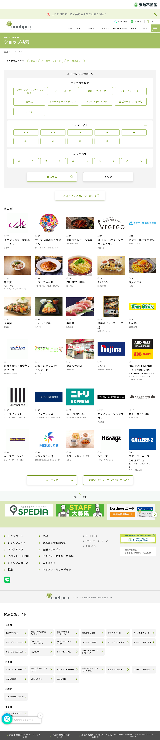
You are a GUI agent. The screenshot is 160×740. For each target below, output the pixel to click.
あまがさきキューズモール (39, 669)
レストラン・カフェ (130, 91)
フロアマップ (103, 28)
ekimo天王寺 (11, 679)
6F (80, 141)
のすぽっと (49, 562)
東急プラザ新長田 (115, 669)
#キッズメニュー (75, 60)
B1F (53, 132)
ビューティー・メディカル (63, 101)
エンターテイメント (97, 101)
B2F (26, 132)
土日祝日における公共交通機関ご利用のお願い (79, 14)
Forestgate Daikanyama (37, 642)
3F (134, 132)
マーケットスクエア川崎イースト (90, 651)
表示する (52, 177)
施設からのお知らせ (54, 542)
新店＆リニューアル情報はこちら (108, 480)
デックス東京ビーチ (141, 633)
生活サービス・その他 (130, 101)
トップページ (15, 536)
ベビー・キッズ (63, 91)
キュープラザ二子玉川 (15, 651)
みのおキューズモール (66, 669)
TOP (6, 51)
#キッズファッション (50, 60)
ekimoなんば (36, 679)
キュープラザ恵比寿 (116, 642)
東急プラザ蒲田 (88, 633)
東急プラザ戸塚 (114, 633)
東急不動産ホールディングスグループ (25, 736)
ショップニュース (18, 562)
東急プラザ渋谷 (12, 633)
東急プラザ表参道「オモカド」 (38, 632)
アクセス (143, 28)
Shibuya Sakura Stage (64, 642)
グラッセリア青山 (64, 651)
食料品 (29, 101)
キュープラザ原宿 (89, 642)
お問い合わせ (92, 546)
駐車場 (133, 28)
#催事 (32, 60)
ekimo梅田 (61, 679)
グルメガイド (89, 28)
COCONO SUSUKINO (15, 696)
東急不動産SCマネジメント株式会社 (96, 736)
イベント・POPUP (120, 28)
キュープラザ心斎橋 (141, 669)
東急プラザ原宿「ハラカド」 (63, 632)
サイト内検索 (122, 21)
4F (26, 141)
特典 (45, 536)
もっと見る (51, 480)
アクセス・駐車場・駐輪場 (58, 556)
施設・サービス (52, 549)
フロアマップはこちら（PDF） (79, 196)
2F (107, 132)
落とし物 (138, 21)
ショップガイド (73, 28)
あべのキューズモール (15, 669)
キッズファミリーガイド (57, 569)
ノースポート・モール (15, 642)
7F (107, 141)
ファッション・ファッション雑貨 (29, 91)
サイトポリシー (93, 536)
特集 (10, 569)
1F (80, 132)
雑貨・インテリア (97, 91)
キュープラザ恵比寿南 (142, 642)
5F (53, 141)
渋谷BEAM (35, 651)
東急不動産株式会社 (61, 736)
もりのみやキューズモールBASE (90, 669)
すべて (29, 111)
